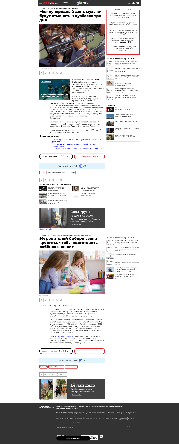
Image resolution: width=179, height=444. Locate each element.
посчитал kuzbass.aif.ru (64, 336)
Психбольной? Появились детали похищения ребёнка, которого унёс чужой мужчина (123, 15)
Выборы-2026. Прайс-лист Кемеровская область (107, 406)
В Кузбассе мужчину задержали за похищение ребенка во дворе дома (123, 24)
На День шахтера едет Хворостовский (88, 194)
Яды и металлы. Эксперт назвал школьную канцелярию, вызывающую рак (125, 83)
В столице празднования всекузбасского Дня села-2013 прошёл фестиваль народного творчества (58, 196)
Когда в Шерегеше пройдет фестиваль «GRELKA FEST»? (78, 148)
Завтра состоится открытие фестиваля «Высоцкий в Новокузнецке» (57, 188)
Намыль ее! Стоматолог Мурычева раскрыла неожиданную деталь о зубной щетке (126, 242)
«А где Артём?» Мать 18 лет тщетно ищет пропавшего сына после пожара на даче (126, 63)
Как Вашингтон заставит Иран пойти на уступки (127, 129)
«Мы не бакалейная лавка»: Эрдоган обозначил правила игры (126, 108)
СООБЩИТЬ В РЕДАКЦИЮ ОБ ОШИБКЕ (67, 408)
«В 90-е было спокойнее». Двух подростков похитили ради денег (126, 255)
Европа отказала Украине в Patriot (126, 121)
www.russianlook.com (46, 68)
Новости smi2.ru (46, 229)
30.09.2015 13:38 (44, 8)
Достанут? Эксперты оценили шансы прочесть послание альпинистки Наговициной (127, 97)
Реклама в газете (84, 406)
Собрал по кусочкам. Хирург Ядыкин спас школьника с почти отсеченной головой (127, 249)
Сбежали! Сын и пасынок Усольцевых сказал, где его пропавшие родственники (127, 70)
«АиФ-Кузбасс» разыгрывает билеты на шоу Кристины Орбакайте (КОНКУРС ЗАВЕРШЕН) (90, 189)
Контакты (59, 406)
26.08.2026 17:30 (44, 235)
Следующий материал (73, 438)
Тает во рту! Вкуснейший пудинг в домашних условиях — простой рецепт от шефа (126, 276)
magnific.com (43, 295)
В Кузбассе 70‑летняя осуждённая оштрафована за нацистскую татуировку (123, 48)
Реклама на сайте (70, 406)
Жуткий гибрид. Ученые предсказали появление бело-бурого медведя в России (127, 76)
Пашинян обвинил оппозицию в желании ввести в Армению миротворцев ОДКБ (123, 40)
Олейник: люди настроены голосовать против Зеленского (125, 135)
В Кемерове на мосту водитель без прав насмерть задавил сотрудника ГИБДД (123, 32)
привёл (87, 309)
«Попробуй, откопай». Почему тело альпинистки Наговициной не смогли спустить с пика (126, 269)
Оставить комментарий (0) (89, 156)
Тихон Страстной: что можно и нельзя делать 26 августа (125, 115)
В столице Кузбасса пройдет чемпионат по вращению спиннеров (57, 201)
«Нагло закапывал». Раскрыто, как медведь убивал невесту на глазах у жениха (127, 262)
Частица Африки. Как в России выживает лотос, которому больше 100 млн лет (126, 90)
